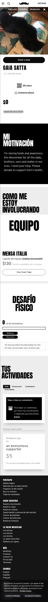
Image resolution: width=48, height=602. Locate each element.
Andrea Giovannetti (32, 259)
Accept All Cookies (33, 596)
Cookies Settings (13, 596)
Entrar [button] (42, 4)
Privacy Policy (25, 591)
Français (35, 10)
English (12, 10)
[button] (3, 3)
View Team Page (24, 272)
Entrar (17, 417)
